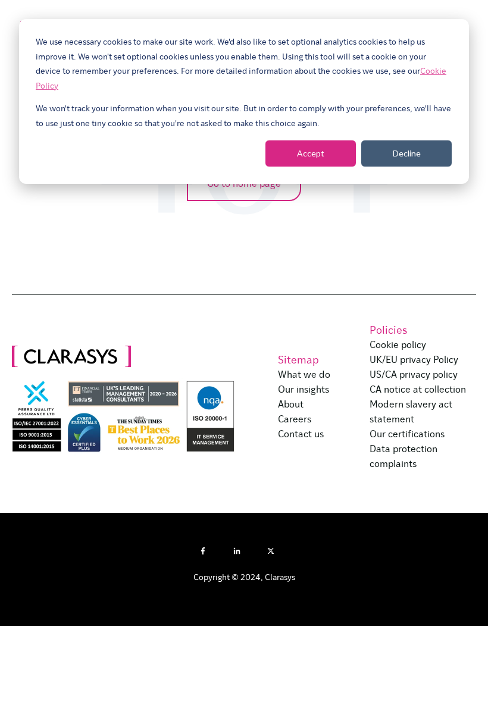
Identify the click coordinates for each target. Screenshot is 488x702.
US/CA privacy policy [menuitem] (414, 375)
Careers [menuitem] (294, 420)
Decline (407, 153)
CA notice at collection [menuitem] (418, 390)
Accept (310, 153)
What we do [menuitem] (304, 375)
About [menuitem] (291, 405)
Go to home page (244, 184)
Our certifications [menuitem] (407, 435)
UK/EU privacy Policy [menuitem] (414, 360)
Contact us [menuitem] (301, 435)
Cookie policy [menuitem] (398, 345)
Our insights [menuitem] (303, 390)
